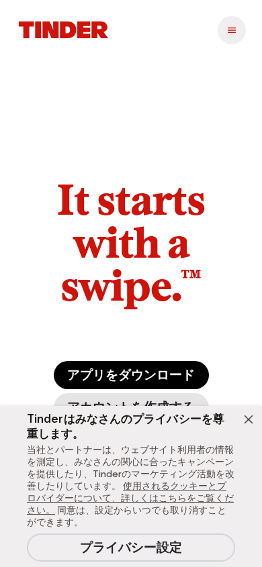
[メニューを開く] (232, 30)
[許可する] (249, 419)
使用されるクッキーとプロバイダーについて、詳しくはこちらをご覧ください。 (130, 497)
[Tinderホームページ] (63, 30)
